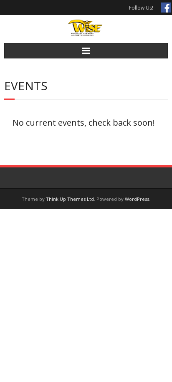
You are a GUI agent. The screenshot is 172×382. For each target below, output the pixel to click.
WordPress (137, 199)
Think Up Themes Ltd (70, 199)
